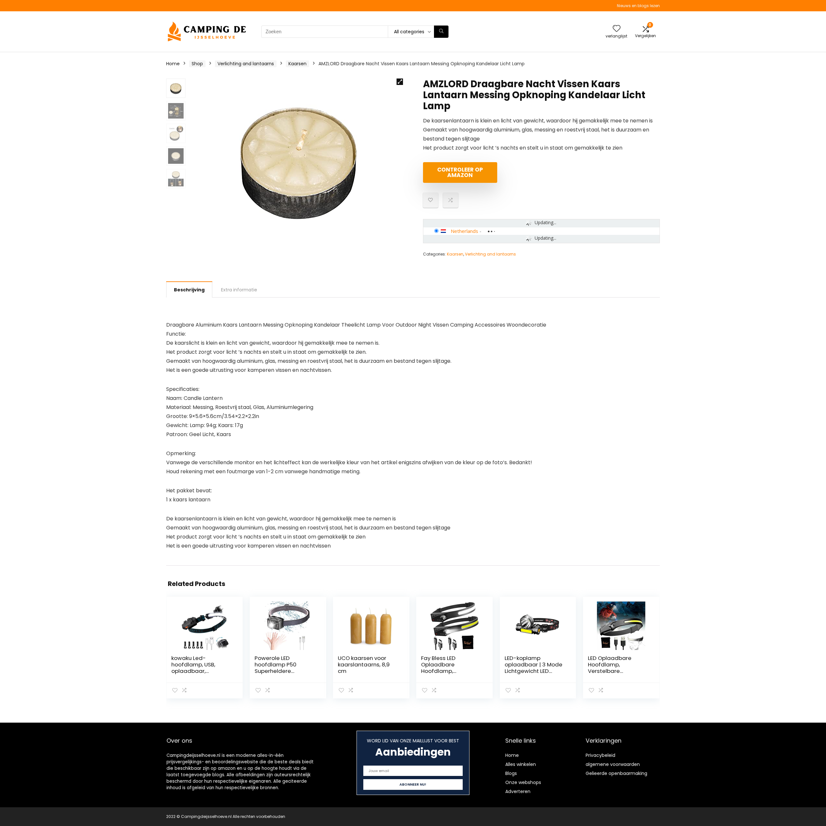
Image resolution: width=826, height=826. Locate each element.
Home (173, 63)
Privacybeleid (600, 755)
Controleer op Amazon (460, 172)
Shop (197, 63)
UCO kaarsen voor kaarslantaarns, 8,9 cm (364, 664)
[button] (400, 81)
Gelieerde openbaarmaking (616, 773)
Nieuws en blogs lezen (638, 5)
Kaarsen (297, 63)
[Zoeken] (441, 32)
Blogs (511, 773)
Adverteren (517, 791)
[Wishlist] (616, 29)
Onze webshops (523, 782)
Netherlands (464, 231)
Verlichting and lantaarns (245, 63)
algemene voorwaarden (613, 764)
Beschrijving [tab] (189, 290)
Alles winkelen (520, 764)
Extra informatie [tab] (239, 290)
